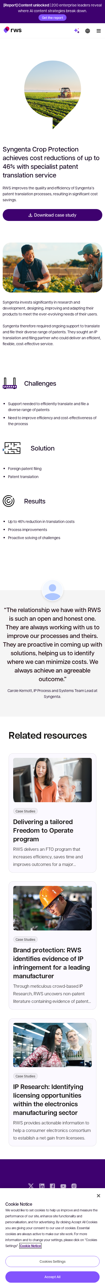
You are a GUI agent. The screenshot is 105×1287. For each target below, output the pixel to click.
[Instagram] (74, 1187)
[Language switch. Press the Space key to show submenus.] (87, 30)
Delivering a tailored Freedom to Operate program (43, 830)
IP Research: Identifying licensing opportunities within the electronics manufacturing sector (48, 1099)
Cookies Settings (52, 1261)
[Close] (98, 1196)
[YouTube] (63, 1187)
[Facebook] (52, 1187)
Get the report (52, 17)
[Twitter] (31, 1187)
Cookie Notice (30, 1246)
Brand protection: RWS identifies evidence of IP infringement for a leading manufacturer (51, 962)
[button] (12, 29)
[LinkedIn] (42, 1187)
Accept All (52, 1276)
